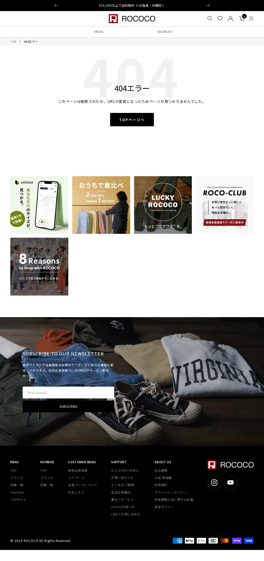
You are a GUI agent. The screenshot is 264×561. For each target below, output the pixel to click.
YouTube (17, 492)
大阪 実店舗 (163, 477)
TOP (13, 41)
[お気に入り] (219, 18)
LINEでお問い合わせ (126, 514)
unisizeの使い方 (123, 506)
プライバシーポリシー (170, 492)
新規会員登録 (78, 470)
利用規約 (160, 485)
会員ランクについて (82, 485)
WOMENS (165, 31)
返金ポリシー (164, 506)
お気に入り (76, 492)
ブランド (16, 477)
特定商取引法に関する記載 (173, 499)
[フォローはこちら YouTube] (231, 483)
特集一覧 (16, 485)
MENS (99, 31)
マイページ (76, 477)
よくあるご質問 (122, 485)
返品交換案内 (121, 492)
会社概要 (160, 470)
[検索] (210, 18)
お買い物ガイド (122, 477)
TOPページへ (132, 119)
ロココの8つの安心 (125, 470)
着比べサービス (122, 499)
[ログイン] (231, 18)
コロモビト (18, 499)
